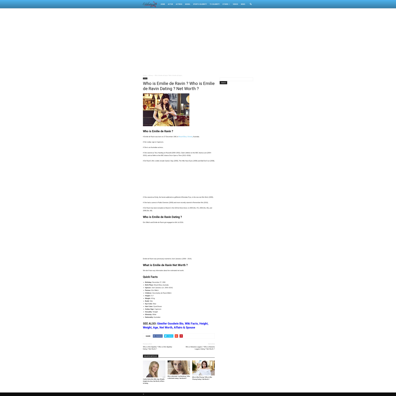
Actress (179, 4)
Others (225, 4)
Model (187, 4)
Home (163, 4)
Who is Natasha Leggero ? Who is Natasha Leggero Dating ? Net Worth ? (200, 348)
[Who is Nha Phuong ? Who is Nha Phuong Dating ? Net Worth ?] (203, 367)
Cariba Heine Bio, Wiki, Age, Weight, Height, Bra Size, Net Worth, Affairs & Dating (154, 381)
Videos (235, 4)
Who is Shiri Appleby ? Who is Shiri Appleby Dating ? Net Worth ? (157, 348)
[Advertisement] (198, 24)
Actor (170, 4)
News (243, 4)
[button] (250, 4)
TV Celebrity (215, 4)
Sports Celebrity (200, 4)
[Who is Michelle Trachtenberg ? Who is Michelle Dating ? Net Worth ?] (179, 367)
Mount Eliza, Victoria (185, 136)
